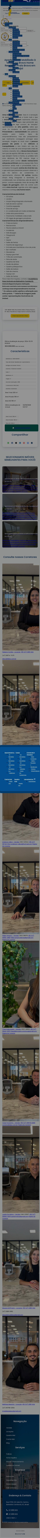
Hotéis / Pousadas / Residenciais (34, 764)
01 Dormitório (11, 756)
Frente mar (8, 779)
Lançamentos (28, 779)
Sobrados (22, 769)
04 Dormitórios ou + (11, 769)
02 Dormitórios (11, 760)
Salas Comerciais (33, 758)
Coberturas (12, 773)
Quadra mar (20, 784)
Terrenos (33, 769)
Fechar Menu (34, 779)
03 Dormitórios (11, 764)
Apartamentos (9, 752)
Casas (18, 752)
